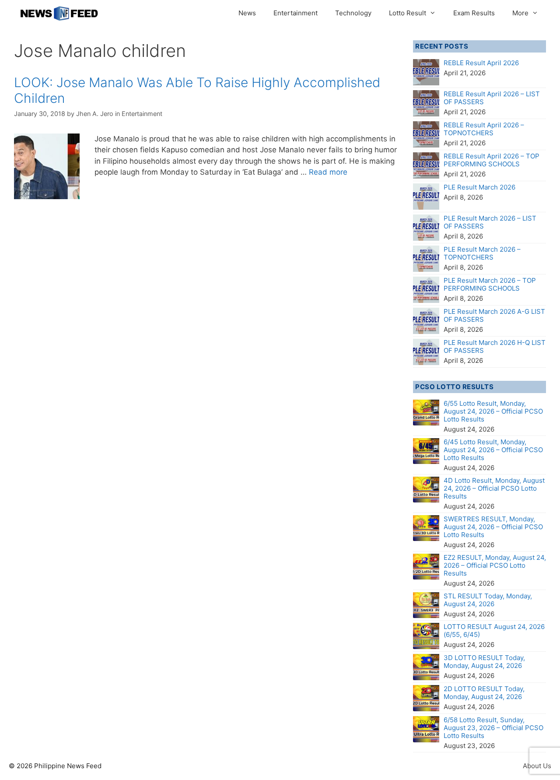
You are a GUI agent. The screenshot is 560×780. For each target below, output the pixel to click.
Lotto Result (407, 13)
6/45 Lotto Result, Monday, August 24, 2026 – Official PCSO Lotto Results (493, 450)
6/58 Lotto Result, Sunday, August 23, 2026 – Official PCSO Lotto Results (493, 728)
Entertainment (295, 13)
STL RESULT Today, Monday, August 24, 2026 (488, 600)
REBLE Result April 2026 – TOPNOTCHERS (484, 129)
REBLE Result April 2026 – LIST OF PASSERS (492, 98)
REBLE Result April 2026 (481, 63)
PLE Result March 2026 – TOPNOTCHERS (482, 253)
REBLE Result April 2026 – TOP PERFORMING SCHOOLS (491, 160)
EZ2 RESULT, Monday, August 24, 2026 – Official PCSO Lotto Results (495, 565)
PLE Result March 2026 (479, 187)
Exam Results (474, 13)
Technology (353, 13)
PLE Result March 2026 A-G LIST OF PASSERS (494, 315)
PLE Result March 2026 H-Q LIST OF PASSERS (495, 346)
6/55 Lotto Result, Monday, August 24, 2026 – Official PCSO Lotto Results (493, 411)
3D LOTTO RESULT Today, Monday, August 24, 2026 (484, 662)
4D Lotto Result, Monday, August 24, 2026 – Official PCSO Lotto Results (494, 488)
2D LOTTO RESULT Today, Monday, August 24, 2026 (484, 693)
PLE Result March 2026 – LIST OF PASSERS (490, 222)
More (520, 13)
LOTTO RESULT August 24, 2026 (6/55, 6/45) (494, 630)
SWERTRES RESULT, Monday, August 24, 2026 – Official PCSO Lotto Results (493, 527)
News (247, 13)
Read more (328, 172)
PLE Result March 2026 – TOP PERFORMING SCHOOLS (490, 284)
